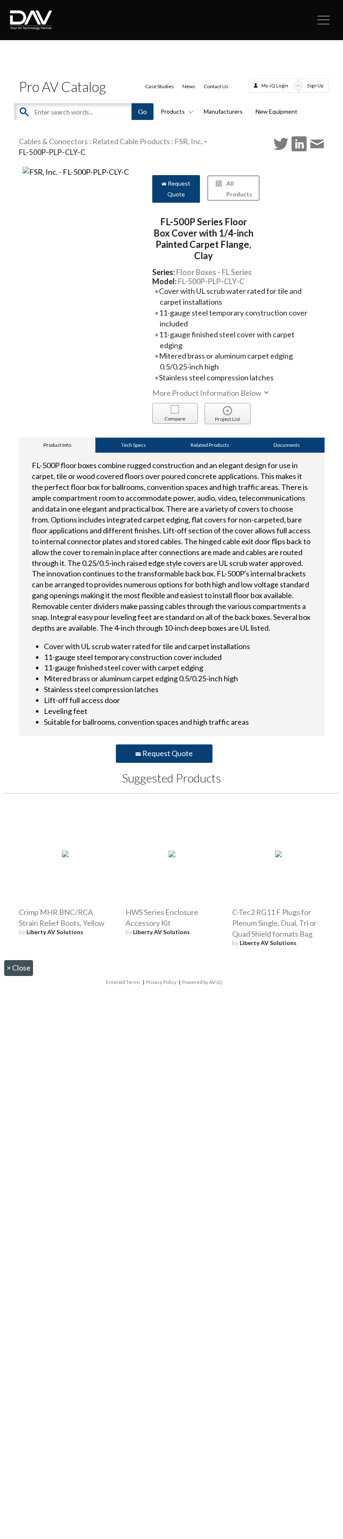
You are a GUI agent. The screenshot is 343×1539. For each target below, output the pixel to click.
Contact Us (216, 86)
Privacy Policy (161, 982)
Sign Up (315, 85)
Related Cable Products (131, 141)
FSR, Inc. (188, 141)
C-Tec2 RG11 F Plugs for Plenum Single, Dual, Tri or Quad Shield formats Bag (274, 922)
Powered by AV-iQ (202, 982)
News (188, 86)
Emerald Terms (123, 982)
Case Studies (159, 86)
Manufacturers (223, 111)
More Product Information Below (207, 392)
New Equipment (276, 111)
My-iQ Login (274, 85)
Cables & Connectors (53, 141)
